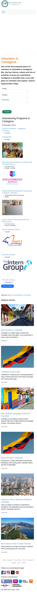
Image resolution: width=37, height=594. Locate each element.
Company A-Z (30, 560)
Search (24, 560)
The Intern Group (8, 280)
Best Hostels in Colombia (11, 330)
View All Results (7, 286)
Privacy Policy (17, 560)
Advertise (13, 562)
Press (18, 562)
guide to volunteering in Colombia (18, 295)
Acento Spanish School (10, 229)
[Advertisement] (18, 33)
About (4, 560)
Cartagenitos (7, 137)
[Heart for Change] (12, 241)
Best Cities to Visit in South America (16, 544)
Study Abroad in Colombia (12, 458)
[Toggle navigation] (3, 12)
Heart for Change (8, 255)
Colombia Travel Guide (10, 372)
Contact (24, 562)
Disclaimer (9, 560)
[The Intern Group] (17, 266)
